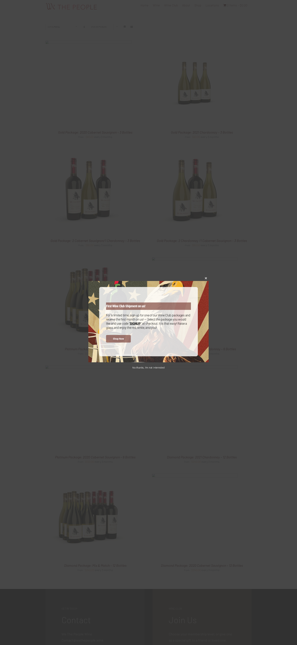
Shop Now (118, 338)
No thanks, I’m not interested (148, 367)
